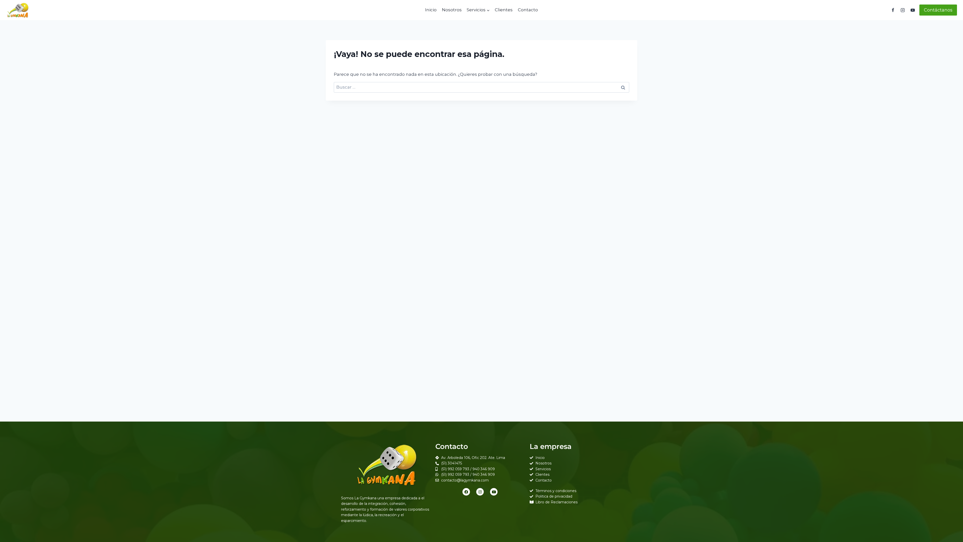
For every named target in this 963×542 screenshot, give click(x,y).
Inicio (431, 9)
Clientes (504, 9)
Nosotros (452, 9)
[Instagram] (903, 10)
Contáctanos (938, 10)
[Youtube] (494, 492)
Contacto (528, 9)
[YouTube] (912, 10)
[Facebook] (893, 10)
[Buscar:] (481, 87)
